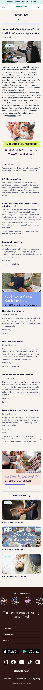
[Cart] (38, 6)
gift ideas (10, 441)
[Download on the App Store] (11, 651)
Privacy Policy (34, 679)
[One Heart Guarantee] (27, 601)
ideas (16, 113)
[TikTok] (29, 662)
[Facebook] (13, 662)
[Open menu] (3, 6)
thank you (12, 116)
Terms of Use (21, 679)
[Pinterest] (37, 662)
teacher (12, 95)
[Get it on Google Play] (31, 651)
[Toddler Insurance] (15, 601)
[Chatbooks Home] (21, 6)
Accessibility (7, 679)
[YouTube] (21, 662)
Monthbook (19, 88)
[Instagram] (5, 662)
